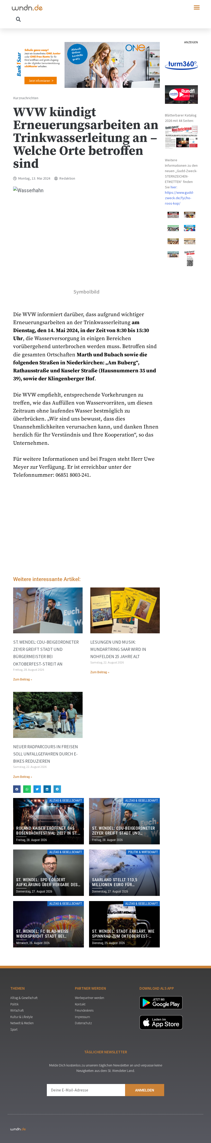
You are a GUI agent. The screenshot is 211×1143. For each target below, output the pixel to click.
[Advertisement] (86, 529)
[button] (197, 7)
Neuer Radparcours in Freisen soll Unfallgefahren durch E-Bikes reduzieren (45, 754)
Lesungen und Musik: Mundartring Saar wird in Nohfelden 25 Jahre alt (118, 649)
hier (174, 187)
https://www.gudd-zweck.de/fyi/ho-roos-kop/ (179, 198)
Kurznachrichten (25, 98)
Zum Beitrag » (22, 679)
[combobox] (59, 19)
